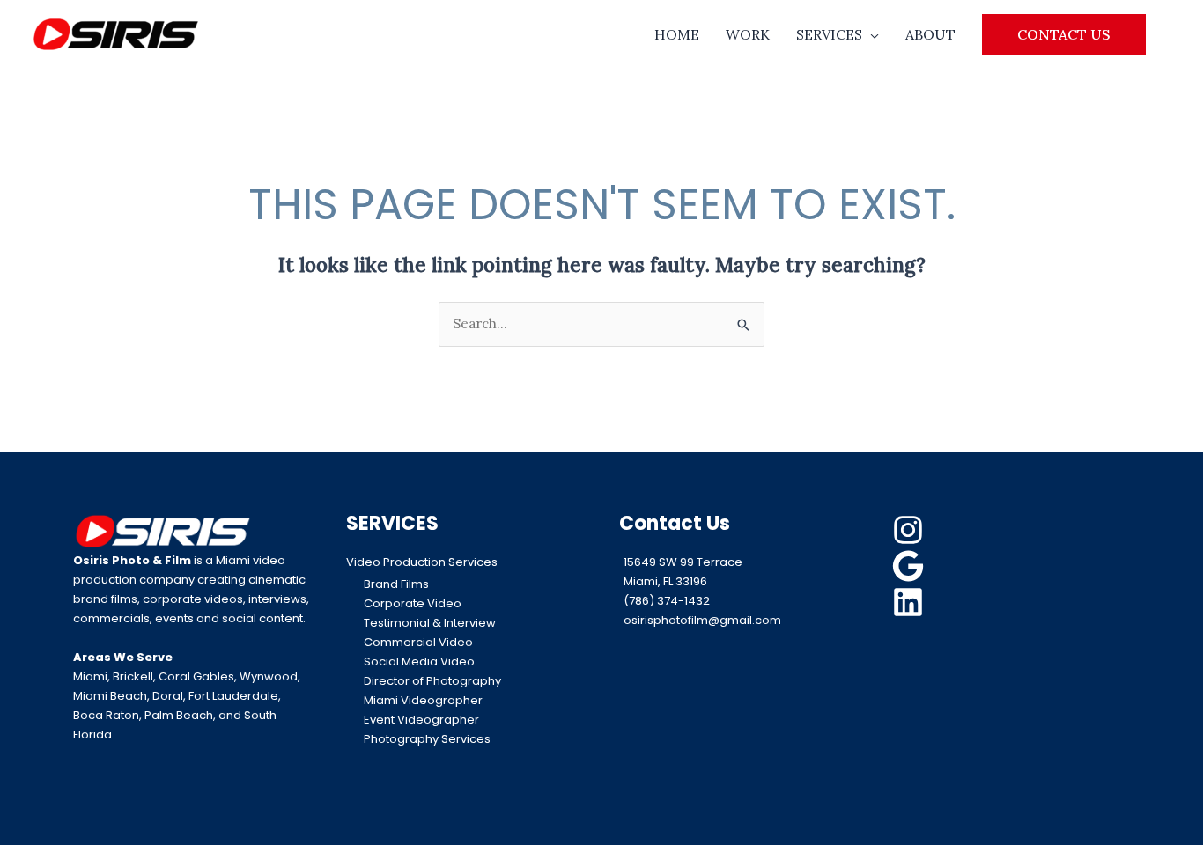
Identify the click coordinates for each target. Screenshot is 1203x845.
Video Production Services (422, 562)
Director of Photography (432, 680)
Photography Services (427, 739)
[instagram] (910, 530)
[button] (1064, 34)
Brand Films (396, 584)
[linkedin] (910, 602)
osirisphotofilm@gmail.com (702, 620)
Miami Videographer (423, 700)
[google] (910, 566)
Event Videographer (421, 719)
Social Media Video (419, 661)
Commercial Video (418, 642)
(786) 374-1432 (667, 600)
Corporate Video (412, 603)
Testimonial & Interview (430, 622)
